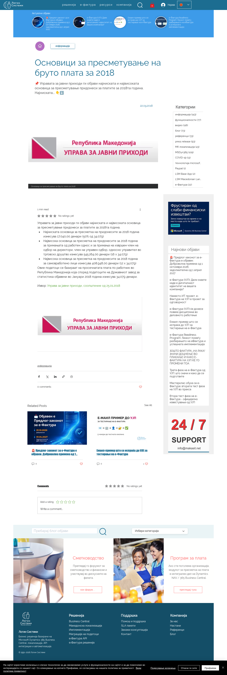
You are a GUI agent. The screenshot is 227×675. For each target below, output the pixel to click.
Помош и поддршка (133, 621)
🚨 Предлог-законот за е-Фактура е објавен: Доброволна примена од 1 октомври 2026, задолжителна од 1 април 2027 (54, 452)
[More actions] (140, 209)
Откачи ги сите (189, 668)
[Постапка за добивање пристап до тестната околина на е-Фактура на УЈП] (122, 428)
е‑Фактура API (78, 638)
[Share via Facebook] (39, 376)
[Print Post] (71, 376)
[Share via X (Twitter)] (47, 376)
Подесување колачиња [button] (163, 668)
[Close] (223, 667)
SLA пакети (128, 625)
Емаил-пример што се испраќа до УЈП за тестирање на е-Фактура (122, 452)
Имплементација (79, 629)
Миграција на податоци (84, 634)
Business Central (79, 621)
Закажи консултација (134, 629)
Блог (173, 634)
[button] (140, 5)
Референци (177, 629)
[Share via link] (63, 376)
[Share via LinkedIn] (55, 376)
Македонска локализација (85, 625)
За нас (174, 621)
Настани (175, 625)
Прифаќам (210, 668)
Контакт (126, 634)
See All (148, 405)
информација (44, 366)
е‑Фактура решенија (82, 642)
